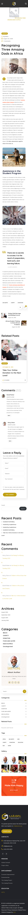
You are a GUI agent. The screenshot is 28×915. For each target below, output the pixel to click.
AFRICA (4, 739)
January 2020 (5, 620)
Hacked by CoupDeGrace (9, 524)
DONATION (10, 18)
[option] (14, 157)
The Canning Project (6, 880)
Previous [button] (6, 157)
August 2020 (4, 617)
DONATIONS (20, 302)
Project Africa (5, 865)
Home (3, 18)
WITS (3, 892)
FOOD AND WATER (9, 641)
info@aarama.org (17, 826)
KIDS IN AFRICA (8, 644)
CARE (18, 739)
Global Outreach (5, 862)
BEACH (5, 633)
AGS (14, 912)
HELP (4, 745)
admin (6, 36)
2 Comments (7, 41)
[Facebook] (2, 853)
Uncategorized (8, 646)
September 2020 (5, 615)
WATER (9, 745)
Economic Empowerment (7, 874)
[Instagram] (6, 853)
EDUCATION (20, 742)
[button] (26, 3)
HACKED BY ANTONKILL (9, 521)
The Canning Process (6, 883)
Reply (9, 415)
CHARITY (13, 302)
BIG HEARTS (5, 302)
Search (3, 505)
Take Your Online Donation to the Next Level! (12, 373)
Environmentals (5, 877)
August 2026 (4, 612)
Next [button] (21, 157)
